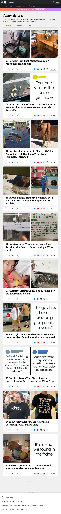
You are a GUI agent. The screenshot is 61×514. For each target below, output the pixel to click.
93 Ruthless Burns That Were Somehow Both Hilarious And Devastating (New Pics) (30, 379)
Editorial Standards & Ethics (8, 509)
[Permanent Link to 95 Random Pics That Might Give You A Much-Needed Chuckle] (30, 44)
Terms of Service (30, 509)
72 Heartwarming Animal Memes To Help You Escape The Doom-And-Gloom (29, 467)
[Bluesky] (13, 501)
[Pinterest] (7, 501)
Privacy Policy (20, 509)
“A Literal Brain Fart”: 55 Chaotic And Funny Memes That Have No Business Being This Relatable (30, 107)
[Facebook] (2, 501)
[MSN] (18, 501)
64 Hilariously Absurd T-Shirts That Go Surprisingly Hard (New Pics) (27, 423)
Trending (19, 25)
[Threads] (15, 501)
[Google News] (21, 501)
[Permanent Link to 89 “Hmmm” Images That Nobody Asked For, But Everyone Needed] (30, 274)
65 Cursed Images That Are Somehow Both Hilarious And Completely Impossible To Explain (29, 200)
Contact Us (34, 505)
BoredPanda (9, 2)
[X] (10, 501)
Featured (8, 25)
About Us (23, 505)
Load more (30, 481)
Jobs (29, 505)
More (38, 6)
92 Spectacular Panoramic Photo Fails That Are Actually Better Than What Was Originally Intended (30, 154)
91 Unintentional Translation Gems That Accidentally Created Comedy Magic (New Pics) (29, 247)
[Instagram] (5, 501)
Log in (57, 2)
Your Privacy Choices (7, 505)
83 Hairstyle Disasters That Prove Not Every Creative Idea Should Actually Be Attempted (30, 336)
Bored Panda (7, 497)
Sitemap (41, 505)
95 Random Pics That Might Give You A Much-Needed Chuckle (27, 62)
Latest (29, 25)
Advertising (17, 505)
